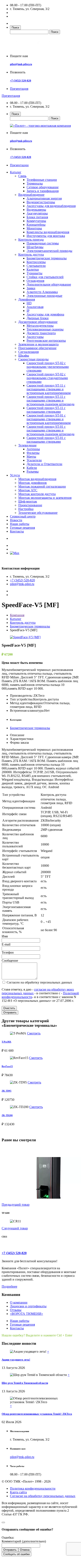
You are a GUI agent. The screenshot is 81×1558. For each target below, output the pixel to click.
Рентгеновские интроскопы (46, 340)
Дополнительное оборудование (49, 284)
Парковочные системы (43, 243)
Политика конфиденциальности (32, 1488)
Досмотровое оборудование (38, 322)
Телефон (8, 952)
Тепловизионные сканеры (45, 329)
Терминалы (35, 183)
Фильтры (33, 453)
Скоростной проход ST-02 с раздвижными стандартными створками (47, 377)
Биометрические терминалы (47, 258)
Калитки (33, 269)
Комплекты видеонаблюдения (48, 232)
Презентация (19, 88)
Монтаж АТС (27, 490)
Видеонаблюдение (31, 194)
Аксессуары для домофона (45, 314)
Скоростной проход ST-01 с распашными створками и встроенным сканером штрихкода (50, 430)
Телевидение (27, 445)
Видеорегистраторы (41, 202)
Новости (16, 520)
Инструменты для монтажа (46, 236)
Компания (17, 615)
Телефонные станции (42, 179)
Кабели (32, 468)
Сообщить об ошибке (16, 1554)
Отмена (24, 1549)
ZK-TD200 (7, 1115)
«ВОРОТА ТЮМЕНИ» (26, 1313)
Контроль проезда (31, 239)
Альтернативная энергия (44, 198)
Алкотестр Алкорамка (42, 292)
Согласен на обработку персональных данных (39, 982)
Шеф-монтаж (27, 501)
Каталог (15, 172)
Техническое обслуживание (38, 512)
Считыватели (36, 265)
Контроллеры (36, 262)
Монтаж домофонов (32, 482)
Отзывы (15, 1310)
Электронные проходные (44, 295)
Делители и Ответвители (44, 464)
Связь (22, 176)
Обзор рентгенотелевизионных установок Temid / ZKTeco (37, 1413)
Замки (31, 288)
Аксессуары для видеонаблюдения (51, 206)
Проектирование (30, 505)
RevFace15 (7, 1066)
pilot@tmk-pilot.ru (21, 64)
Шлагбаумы (35, 247)
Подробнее (9, 1286)
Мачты (31, 456)
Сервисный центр (23, 516)
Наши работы (19, 524)
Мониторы (34, 228)
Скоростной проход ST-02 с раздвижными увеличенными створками (48, 366)
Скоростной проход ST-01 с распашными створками (46, 439)
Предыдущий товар (15, 1204)
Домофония (26, 299)
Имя (5, 936)
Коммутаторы (36, 221)
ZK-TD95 (6, 1091)
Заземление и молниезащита (38, 344)
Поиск (15, 27)
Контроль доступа (31, 254)
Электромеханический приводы (49, 251)
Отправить (10, 1012)
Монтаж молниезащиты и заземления (44, 497)
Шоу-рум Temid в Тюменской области (25, 1382)
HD (29, 303)
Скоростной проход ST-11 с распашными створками (46, 409)
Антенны (33, 449)
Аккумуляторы (37, 213)
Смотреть (33, 1033)
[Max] (14, 553)
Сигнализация (28, 352)
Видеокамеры (36, 209)
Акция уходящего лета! (16, 1359)
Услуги (15, 475)
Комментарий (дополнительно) (24, 1541)
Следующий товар (15, 1228)
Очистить (9, 1008)
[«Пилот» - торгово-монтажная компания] (34, 49)
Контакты (17, 531)
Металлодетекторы (40, 325)
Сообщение (10, 960)
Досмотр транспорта (41, 333)
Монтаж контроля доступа (37, 494)
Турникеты (34, 273)
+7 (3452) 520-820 (20, 80)
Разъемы (33, 471)
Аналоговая (35, 307)
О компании (18, 1302)
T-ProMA (6, 1041)
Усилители (34, 460)
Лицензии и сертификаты (28, 1306)
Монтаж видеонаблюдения (37, 479)
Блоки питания (37, 217)
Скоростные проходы (33, 359)
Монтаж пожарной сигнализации (42, 486)
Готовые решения (22, 527)
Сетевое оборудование (43, 187)
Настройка (25, 509)
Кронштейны (36, 224)
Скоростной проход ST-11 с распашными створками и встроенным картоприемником (49, 389)
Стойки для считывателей (45, 277)
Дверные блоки (38, 318)
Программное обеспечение (37, 348)
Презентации (19, 165)
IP (28, 310)
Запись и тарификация (43, 191)
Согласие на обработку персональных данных (42, 1496)
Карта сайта (18, 1492)
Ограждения (35, 280)
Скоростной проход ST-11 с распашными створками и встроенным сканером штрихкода (50, 400)
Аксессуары (35, 337)
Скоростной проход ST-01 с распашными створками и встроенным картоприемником (49, 419)
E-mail (6, 944)
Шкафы (23, 355)
